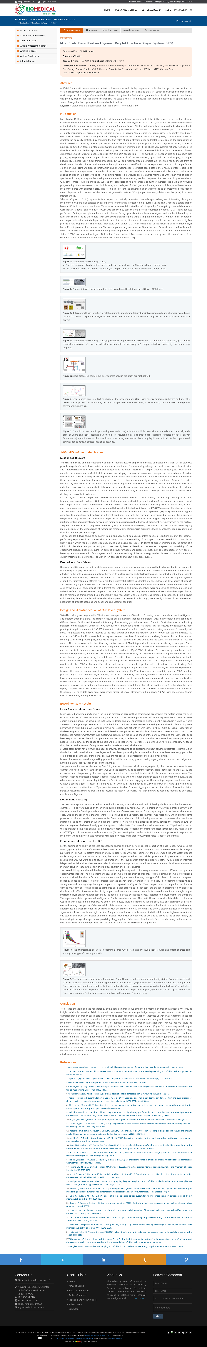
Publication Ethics (126, 9)
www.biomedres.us (115, 1338)
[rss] (186, 1332)
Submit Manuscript (176, 9)
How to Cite (153, 30)
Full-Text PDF (111, 30)
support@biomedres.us (30, 1303)
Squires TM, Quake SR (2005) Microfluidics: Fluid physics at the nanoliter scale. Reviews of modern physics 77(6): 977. (120, 1078)
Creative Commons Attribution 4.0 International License (72, 1338)
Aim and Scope (76, 1285)
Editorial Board (151, 9)
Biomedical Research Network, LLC (98, 1335)
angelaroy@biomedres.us (30, 1307)
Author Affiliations (73, 56)
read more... (140, 1298)
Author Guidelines (77, 1295)
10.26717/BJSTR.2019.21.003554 (83, 72)
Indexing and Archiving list (82, 1299)
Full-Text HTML (72, 30)
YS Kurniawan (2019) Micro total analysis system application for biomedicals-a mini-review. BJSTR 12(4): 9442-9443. (119, 1093)
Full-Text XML (132, 30)
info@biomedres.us (25, 1)
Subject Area (75, 1304)
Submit (158, 1316)
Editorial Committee (78, 1290)
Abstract (92, 30)
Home (107, 9)
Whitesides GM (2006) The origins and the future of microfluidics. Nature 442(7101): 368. (107, 1082)
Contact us (74, 1308)
